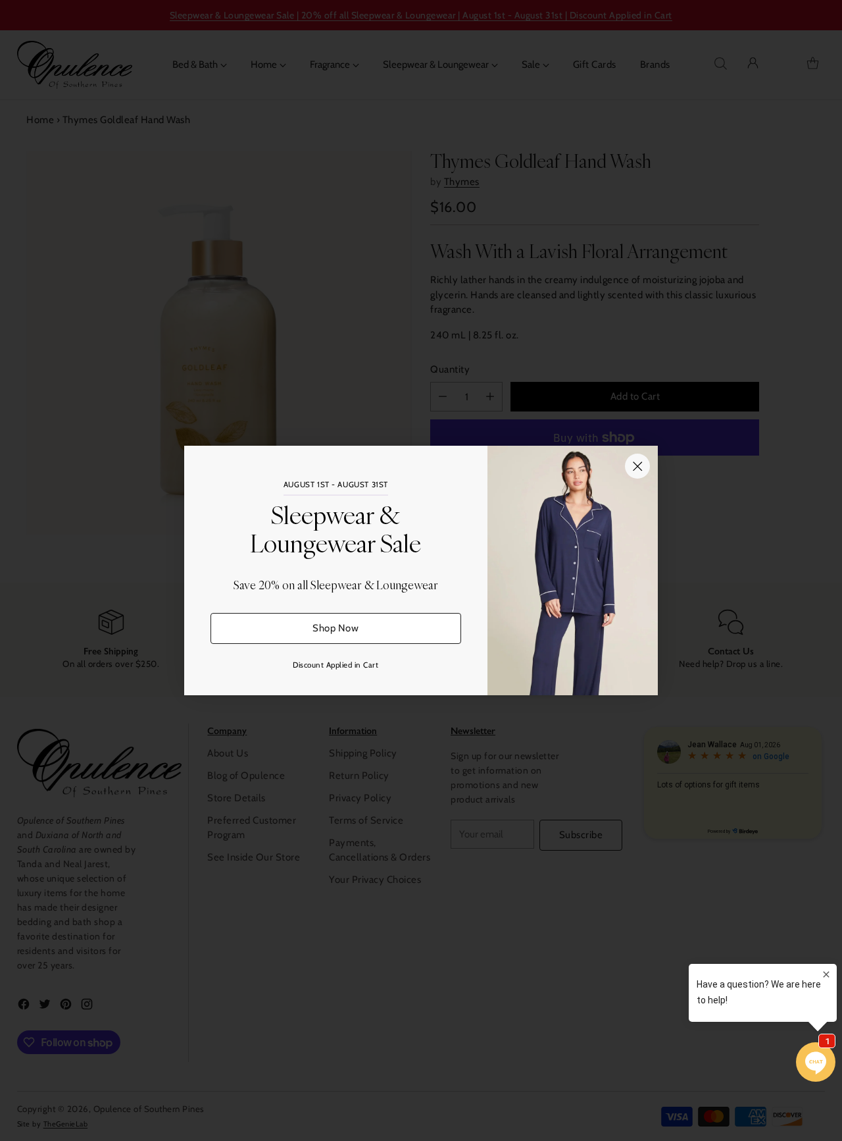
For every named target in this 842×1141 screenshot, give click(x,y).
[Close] (637, 466)
